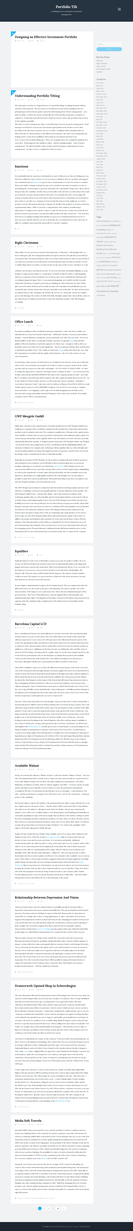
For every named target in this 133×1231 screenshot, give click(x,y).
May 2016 (99, 136)
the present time (117, 281)
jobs (18, 229)
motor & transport (110, 265)
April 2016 (99, 139)
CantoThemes (85, 1226)
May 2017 (99, 119)
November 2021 (101, 111)
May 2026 (99, 86)
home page (115, 253)
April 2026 (99, 88)
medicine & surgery (27, 972)
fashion (115, 241)
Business (106, 225)
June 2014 (99, 164)
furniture (32, 883)
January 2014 (100, 179)
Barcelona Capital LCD (31, 624)
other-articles (101, 274)
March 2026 (100, 91)
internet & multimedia (106, 257)
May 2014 (99, 167)
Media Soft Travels (28, 1121)
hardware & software (23, 1198)
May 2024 (99, 100)
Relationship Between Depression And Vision (47, 897)
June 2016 (99, 133)
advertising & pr (103, 221)
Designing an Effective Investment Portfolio (46, 37)
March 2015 (100, 150)
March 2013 (100, 204)
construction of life (23, 883)
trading (32, 537)
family (111, 242)
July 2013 (99, 195)
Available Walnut (27, 765)
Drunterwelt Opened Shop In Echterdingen (45, 986)
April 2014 (99, 170)
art (112, 221)
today (102, 286)
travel (115, 286)
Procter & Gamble (43, 929)
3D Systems (59, 466)
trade (108, 286)
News (41, 170)
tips (32, 402)
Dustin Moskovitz (34, 726)
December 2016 (101, 122)
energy (106, 242)
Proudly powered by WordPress (54, 1226)
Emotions (21, 166)
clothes (108, 233)
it (30, 1198)
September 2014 (101, 156)
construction (114, 233)
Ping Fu (36, 182)
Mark (32, 41)
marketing (105, 261)
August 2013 (100, 193)
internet (98, 257)
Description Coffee (53, 837)
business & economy (23, 537)
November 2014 (101, 153)
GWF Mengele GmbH (29, 416)
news (99, 269)
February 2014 (101, 176)
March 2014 (100, 173)
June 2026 (99, 83)
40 (58, 1208)
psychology (20, 308)
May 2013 (99, 201)
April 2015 (99, 148)
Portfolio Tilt (66, 6)
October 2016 (101, 128)
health (19, 972)
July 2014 (99, 162)
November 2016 (101, 125)
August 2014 (100, 159)
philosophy (111, 274)
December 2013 (101, 181)
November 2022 (101, 108)
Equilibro (21, 551)
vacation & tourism (107, 291)
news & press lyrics (23, 1107)
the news (108, 281)
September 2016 (101, 131)
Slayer (43, 1158)
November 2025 (101, 97)
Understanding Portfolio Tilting (37, 96)
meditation (20, 610)
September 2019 (101, 114)
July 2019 (99, 117)
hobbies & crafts (107, 253)
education (100, 237)
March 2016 (100, 142)
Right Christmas (26, 243)
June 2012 (99, 210)
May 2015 (99, 145)
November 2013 (101, 184)
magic (97, 262)
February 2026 (101, 94)
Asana (72, 341)
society (119, 277)
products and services (23, 402)
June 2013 (99, 198)
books (100, 225)
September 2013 (101, 190)
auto (116, 221)
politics (105, 277)
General (42, 41)
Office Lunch (24, 321)
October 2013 (100, 187)
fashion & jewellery (105, 245)
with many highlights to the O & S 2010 (43, 1198)
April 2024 (99, 102)
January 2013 (100, 207)
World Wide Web (62, 1101)
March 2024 (100, 105)
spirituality (100, 281)
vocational (100, 295)
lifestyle (117, 257)
